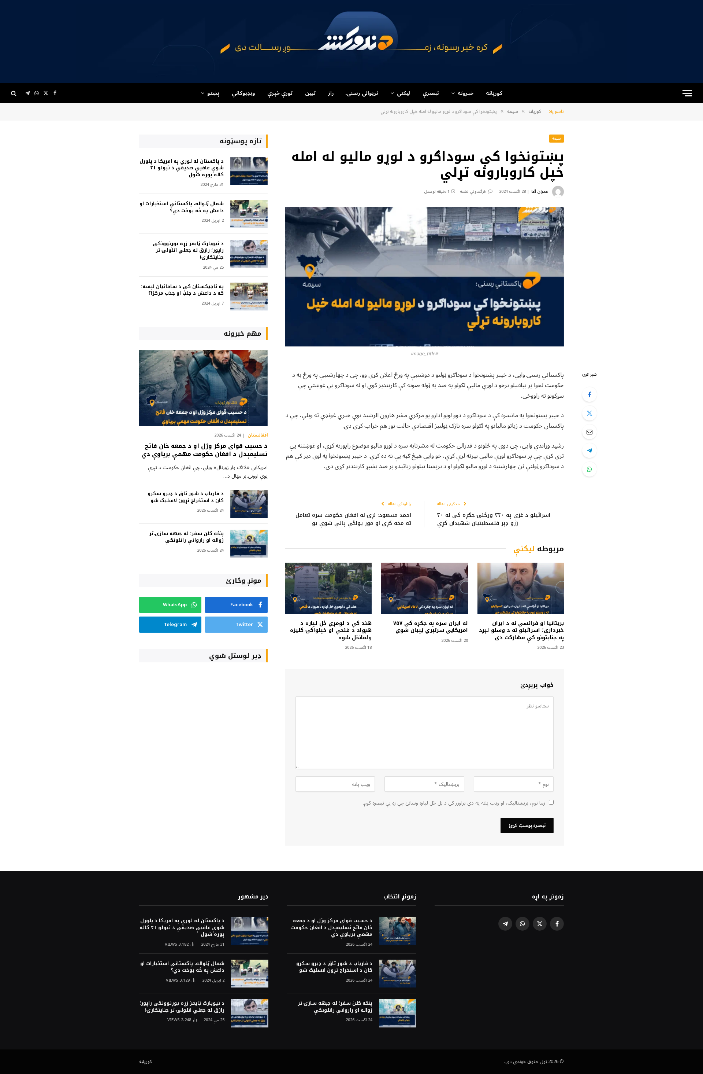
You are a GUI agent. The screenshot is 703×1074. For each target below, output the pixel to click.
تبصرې (431, 93)
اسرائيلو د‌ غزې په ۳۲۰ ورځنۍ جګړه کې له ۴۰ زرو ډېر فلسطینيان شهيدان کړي (493, 519)
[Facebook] (589, 394)
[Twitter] (589, 413)
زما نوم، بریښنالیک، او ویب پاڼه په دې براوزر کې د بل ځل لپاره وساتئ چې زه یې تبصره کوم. (454, 803)
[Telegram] (589, 450)
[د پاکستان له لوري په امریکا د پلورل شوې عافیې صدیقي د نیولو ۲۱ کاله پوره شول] (249, 171)
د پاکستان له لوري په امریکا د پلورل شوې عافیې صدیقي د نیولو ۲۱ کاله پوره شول (182, 168)
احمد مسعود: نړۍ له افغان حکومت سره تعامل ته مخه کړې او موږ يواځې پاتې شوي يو (353, 519)
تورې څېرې (280, 93)
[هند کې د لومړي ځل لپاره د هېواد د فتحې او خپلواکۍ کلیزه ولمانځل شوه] (328, 588)
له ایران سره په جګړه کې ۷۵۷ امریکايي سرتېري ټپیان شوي (430, 627)
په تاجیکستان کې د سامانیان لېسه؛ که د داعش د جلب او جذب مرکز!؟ (182, 290)
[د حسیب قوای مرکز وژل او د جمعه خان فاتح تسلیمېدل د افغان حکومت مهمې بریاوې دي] (203, 388)
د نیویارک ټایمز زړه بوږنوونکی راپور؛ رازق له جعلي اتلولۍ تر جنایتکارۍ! (188, 250)
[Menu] (687, 93)
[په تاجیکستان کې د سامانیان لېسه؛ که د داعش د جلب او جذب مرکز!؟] (249, 297)
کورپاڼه (494, 93)
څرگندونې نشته (473, 191)
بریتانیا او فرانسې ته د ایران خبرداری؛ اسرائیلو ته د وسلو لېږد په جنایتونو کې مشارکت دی (521, 630)
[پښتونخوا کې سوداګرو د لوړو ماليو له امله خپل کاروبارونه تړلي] (424, 276)
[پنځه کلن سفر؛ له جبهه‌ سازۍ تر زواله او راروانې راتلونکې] (249, 544)
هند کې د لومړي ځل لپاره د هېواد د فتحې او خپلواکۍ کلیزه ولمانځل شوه (331, 630)
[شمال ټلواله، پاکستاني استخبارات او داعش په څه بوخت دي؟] (249, 214)
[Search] (14, 93)
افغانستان (258, 435)
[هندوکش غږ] (351, 41)
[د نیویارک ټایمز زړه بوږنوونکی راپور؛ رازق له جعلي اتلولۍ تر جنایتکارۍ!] (249, 254)
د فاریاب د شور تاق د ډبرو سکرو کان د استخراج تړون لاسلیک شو (186, 497)
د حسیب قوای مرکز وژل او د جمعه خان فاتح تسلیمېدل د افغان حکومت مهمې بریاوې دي (204, 450)
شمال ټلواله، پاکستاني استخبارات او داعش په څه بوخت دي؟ (182, 207)
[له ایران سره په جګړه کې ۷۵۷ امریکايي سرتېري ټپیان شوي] (424, 588)
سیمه (556, 138)
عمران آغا (539, 191)
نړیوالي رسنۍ (362, 93)
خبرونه (465, 93)
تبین (310, 93)
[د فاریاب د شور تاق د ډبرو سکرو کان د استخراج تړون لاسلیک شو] (249, 504)
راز (331, 93)
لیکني (403, 93)
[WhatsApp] (589, 469)
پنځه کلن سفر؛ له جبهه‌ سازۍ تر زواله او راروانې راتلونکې (186, 537)
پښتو (213, 93)
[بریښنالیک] (589, 431)
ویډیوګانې (243, 93)
